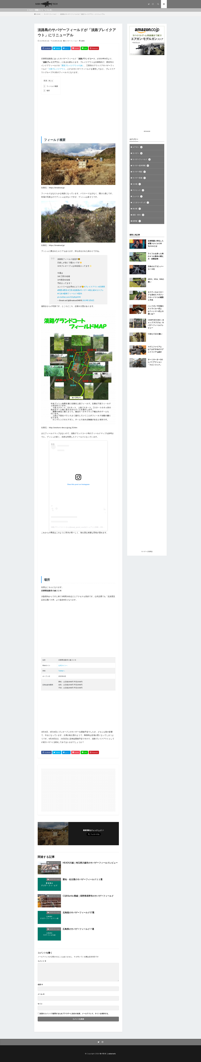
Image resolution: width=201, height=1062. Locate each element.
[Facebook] (46, 48)
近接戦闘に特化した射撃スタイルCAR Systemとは (156, 243)
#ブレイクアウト (91, 286)
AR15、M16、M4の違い (156, 280)
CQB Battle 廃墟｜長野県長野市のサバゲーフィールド (88, 896)
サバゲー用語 (138, 172)
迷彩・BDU (138, 215)
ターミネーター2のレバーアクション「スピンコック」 (155, 362)
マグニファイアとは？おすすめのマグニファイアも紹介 (156, 349)
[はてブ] (66, 48)
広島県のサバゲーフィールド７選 (78, 929)
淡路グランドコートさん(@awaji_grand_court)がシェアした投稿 (74, 527)
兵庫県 (82, 41)
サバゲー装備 (138, 178)
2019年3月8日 (88, 300)
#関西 (59, 290)
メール (41, 994)
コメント (42, 961)
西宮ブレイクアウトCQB (72, 65)
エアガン (137, 147)
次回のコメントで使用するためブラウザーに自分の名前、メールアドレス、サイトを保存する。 (75, 1013)
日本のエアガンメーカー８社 (156, 267)
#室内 (79, 293)
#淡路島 (76, 290)
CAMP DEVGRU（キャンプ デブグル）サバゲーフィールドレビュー (156, 324)
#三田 (70, 290)
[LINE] (84, 48)
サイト (40, 1004)
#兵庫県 (101, 286)
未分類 (136, 209)
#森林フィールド (70, 293)
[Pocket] (75, 48)
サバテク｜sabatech (108, 1054)
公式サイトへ (62, 665)
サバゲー (137, 153)
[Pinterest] (94, 48)
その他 (136, 184)
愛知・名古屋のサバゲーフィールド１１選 (82, 879)
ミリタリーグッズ (140, 202)
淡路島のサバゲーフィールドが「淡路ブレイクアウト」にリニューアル (82, 14)
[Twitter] (56, 48)
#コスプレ (99, 290)
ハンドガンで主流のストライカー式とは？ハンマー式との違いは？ (156, 310)
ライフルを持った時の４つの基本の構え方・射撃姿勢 (156, 256)
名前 (40, 984)
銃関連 (136, 221)
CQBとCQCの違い (155, 334)
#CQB (59, 293)
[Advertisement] (78, 113)
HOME (38, 14)
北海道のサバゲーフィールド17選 (78, 912)
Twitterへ (61, 671)
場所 (47, 90)
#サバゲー (83, 290)
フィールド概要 (51, 86)
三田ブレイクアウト (57, 69)
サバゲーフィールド (50, 14)
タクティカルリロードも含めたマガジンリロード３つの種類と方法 (156, 296)
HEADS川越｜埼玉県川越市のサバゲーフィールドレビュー (90, 862)
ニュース (137, 196)
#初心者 (91, 290)
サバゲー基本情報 (140, 165)
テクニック (137, 190)
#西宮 (64, 290)
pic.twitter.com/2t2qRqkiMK (69, 297)
